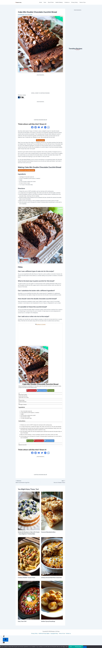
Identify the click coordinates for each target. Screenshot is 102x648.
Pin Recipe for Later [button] (32, 390)
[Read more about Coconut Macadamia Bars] (52, 510)
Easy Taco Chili (22, 621)
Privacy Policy (74, 2)
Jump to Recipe (41, 140)
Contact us (67, 2)
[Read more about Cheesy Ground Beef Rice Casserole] (52, 556)
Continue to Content (40, 324)
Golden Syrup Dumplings (48, 621)
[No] (85, 647)
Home (40, 2)
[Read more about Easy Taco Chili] (29, 600)
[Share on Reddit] (45, 127)
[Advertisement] (40, 84)
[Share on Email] (39, 127)
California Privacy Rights (44, 633)
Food (45, 2)
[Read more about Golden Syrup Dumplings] (52, 600)
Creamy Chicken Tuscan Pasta (26, 577)
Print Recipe (51, 390)
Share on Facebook (43, 390)
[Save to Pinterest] (5, 640)
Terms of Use (82, 2)
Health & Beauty (59, 2)
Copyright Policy (54, 633)
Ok (71, 646)
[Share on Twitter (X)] (42, 127)
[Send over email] (4, 643)
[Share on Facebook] (32, 127)
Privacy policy (78, 646)
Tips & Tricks (51, 2)
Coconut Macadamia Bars (48, 532)
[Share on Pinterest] (35, 127)
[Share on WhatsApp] (48, 127)
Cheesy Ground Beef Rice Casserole (51, 577)
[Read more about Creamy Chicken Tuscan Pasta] (29, 556)
